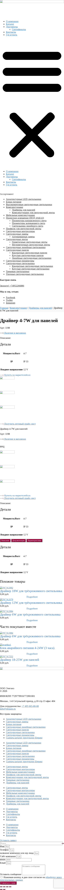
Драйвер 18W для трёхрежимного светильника (31, 591)
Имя (2, 846)
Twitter (9, 300)
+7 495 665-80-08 (30, 706)
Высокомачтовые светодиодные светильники (29, 204)
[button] (32, 103)
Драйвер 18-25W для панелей (19, 659)
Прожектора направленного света (29, 220)
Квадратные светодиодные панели (29, 252)
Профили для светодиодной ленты (23, 228)
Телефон (4, 849)
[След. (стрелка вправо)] (4, 889)
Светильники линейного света (27, 226)
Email (3, 863)
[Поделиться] (7, 886)
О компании (12, 21)
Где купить (11, 34)
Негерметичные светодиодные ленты (31, 244)
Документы (12, 26)
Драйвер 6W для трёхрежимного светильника (30, 614)
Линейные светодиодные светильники (31, 258)
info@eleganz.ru (8, 709)
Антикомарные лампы (23, 236)
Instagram (10, 303)
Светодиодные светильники (20, 263)
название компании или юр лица (17, 853)
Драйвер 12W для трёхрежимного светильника (31, 602)
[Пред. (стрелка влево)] (1, 889)
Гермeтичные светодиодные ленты (29, 242)
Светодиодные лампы (17, 234)
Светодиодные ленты (17, 239)
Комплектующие (14, 207)
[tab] (5, 540)
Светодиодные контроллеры (20, 231)
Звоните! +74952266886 (12, 285)
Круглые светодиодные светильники (30, 269)
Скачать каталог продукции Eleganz (24, 737)
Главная (4, 308)
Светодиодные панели (17, 250)
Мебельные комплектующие (20, 215)
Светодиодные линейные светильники (26, 247)
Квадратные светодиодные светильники (32, 266)
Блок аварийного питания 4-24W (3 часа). (27, 648)
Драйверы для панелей (23, 210)
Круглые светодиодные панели (28, 255)
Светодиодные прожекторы (20, 260)
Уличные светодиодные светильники (25, 274)
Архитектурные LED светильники (23, 199)
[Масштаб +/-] (1, 886)
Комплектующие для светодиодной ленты (33, 212)
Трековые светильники (17, 271)
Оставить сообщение (11, 874)
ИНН (3, 859)
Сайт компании (8, 856)
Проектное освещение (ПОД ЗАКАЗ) (25, 218)
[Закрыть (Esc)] (10, 886)
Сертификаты (19, 29)
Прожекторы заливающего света (28, 223)
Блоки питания (13, 202)
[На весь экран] (4, 886)
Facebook (10, 297)
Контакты (11, 32)
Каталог (10, 24)
